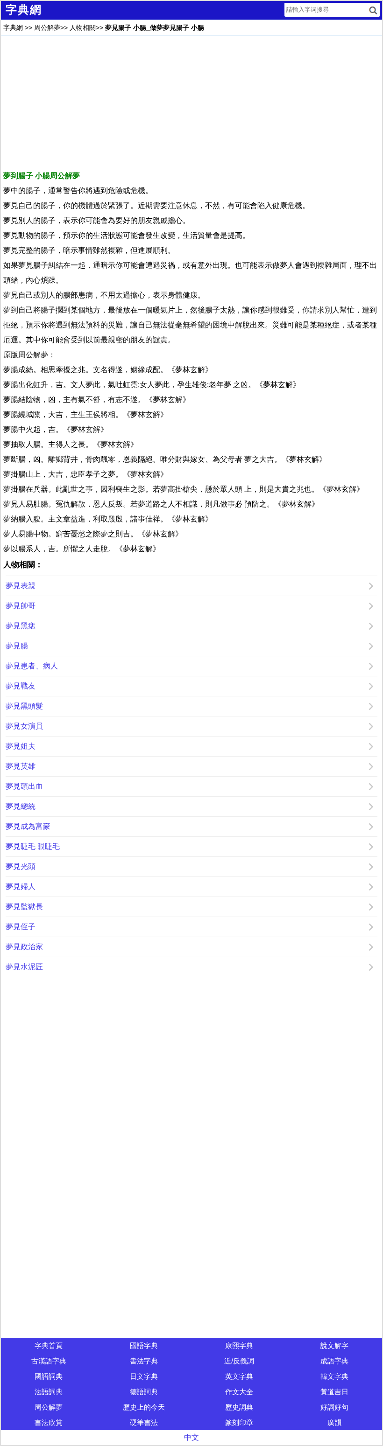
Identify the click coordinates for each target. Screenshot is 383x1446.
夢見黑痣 (20, 626)
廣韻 (334, 1422)
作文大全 (239, 1392)
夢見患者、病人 (32, 666)
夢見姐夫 (20, 746)
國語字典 (144, 1345)
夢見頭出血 (24, 786)
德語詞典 (144, 1392)
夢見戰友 (20, 686)
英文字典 (239, 1376)
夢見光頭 (20, 866)
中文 (191, 1437)
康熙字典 (239, 1345)
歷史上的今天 (144, 1407)
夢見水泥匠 (24, 967)
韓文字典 (334, 1376)
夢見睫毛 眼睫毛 (33, 846)
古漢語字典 (48, 1361)
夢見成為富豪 (28, 826)
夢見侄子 (20, 927)
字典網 (13, 27)
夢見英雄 (20, 766)
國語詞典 (49, 1376)
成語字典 (334, 1361)
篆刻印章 (239, 1422)
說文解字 (334, 1345)
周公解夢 (47, 27)
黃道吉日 (334, 1392)
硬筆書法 (144, 1422)
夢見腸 (17, 646)
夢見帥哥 (20, 606)
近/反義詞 (239, 1361)
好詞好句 (334, 1407)
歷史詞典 (239, 1407)
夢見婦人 (20, 886)
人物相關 (83, 27)
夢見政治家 (24, 947)
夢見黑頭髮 (24, 706)
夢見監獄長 (24, 907)
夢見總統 (20, 806)
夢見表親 (20, 586)
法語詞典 (49, 1392)
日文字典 (144, 1376)
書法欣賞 (49, 1422)
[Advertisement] (191, 103)
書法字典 (144, 1361)
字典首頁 (49, 1345)
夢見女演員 (24, 726)
